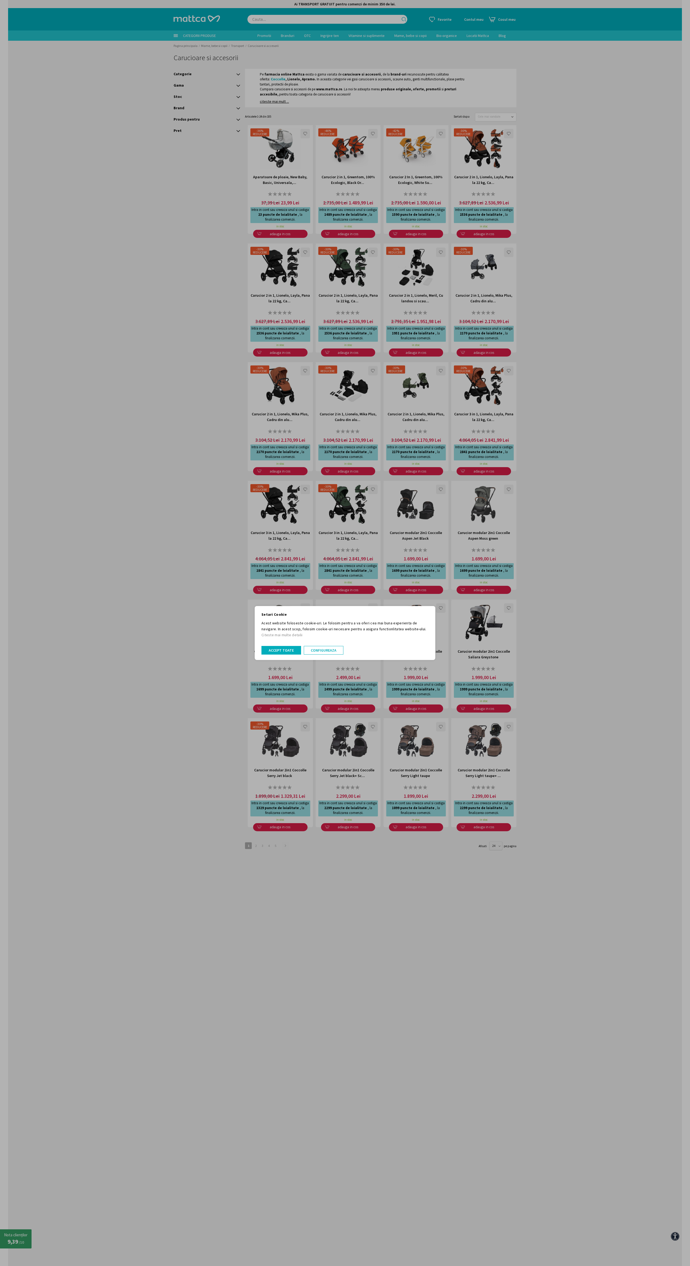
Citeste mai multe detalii (282, 634)
